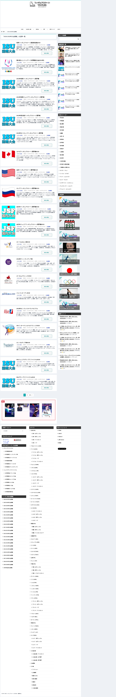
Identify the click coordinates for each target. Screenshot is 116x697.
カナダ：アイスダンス (37, 511)
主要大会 (37, 29)
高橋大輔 (62, 127)
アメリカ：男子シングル (37, 455)
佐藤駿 (61, 133)
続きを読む (46, 53)
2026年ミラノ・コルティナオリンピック (68, 285)
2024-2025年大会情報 (8, 505)
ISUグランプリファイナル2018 (26, 377)
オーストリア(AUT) (35, 501)
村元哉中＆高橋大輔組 (64, 164)
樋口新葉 (62, 154)
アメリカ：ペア (35, 458)
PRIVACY (60, 436)
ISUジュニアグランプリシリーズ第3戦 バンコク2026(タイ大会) (72, 100)
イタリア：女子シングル (37, 477)
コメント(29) (19, 209)
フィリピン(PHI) (34, 591)
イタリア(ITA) (34, 473)
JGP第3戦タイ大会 (9, 485)
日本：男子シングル (36, 436)
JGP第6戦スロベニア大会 (10, 476)
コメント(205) (19, 135)
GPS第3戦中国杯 (8, 460)
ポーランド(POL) (34, 619)
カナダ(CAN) (34, 508)
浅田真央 (62, 139)
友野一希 (62, 136)
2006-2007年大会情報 (8, 561)
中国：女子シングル (36, 567)
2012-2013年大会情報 (8, 542)
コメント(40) (19, 44)
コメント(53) (19, 172)
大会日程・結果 (28, 29)
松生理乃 (62, 158)
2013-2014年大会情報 (8, 539)
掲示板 (59, 442)
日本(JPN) (33, 430)
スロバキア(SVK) (34, 551)
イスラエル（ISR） (35, 470)
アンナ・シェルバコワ (64, 176)
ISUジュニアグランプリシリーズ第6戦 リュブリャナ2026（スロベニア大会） (72, 81)
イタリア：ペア (35, 483)
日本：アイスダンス (36, 439)
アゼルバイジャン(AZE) (36, 446)
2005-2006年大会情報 (8, 564)
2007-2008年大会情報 (8, 558)
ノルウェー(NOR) (34, 585)
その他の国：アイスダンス (38, 653)
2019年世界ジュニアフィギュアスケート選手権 (30, 97)
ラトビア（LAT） (34, 632)
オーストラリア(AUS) (35, 498)
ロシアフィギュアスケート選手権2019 (28, 188)
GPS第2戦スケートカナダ (10, 463)
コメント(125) (19, 80)
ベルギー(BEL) (34, 616)
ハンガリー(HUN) (34, 588)
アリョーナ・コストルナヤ (65, 189)
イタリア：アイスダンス (37, 486)
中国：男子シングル (36, 570)
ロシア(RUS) (33, 635)
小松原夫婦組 (63, 161)
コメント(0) (19, 226)
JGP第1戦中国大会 (9, 491)
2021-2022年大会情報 (8, 514)
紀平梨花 (62, 142)
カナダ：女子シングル (37, 514)
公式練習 (34, 672)
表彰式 (33, 681)
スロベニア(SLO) (34, 554)
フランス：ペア (35, 607)
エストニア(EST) (34, 495)
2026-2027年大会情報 (8, 499)
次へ (30, 395)
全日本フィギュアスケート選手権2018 (28, 206)
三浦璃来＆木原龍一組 (64, 167)
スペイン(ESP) (34, 548)
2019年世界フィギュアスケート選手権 (28, 78)
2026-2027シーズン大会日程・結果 (67, 228)
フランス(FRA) (34, 598)
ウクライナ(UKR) (34, 489)
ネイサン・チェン (64, 170)
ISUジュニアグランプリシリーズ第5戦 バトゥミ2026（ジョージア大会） (72, 87)
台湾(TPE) (33, 557)
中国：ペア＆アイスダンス (38, 573)
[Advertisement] (40, 18)
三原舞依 (62, 151)
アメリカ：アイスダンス (37, 461)
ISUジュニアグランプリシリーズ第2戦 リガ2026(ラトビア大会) (72, 107)
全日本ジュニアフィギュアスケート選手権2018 (30, 224)
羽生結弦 (62, 117)
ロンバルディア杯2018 (23, 342)
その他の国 (33, 650)
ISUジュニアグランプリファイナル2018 (28, 359)
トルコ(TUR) (33, 582)
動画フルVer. (35, 675)
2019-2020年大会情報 (8, 521)
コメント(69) (19, 99)
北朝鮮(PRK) (33, 535)
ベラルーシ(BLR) (34, 613)
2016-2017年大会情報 (8, 530)
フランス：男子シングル (37, 601)
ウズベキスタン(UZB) (35, 492)
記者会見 (34, 685)
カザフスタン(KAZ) (35, 504)
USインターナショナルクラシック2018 (28, 325)
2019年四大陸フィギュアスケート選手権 (28, 115)
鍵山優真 (62, 123)
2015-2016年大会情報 (8, 533)
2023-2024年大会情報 (8, 508)
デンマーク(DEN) (34, 576)
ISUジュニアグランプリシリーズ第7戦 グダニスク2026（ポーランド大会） (72, 74)
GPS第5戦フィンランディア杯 (11, 454)
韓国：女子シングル (36, 526)
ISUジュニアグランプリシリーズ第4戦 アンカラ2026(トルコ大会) (72, 94)
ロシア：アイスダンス (37, 647)
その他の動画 (35, 688)
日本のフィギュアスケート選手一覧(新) (68, 274)
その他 (32, 666)
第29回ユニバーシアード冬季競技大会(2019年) (30, 60)
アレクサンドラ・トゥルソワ (66, 186)
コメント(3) (19, 361)
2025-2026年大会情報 (8, 502)
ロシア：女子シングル (37, 641)
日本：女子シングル (36, 433)
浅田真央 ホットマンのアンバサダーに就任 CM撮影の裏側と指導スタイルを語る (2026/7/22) (72, 55)
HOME (22, 29)
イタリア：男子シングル (37, 480)
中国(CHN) (33, 563)
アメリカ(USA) (34, 449)
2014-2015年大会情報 (8, 536)
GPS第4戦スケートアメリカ (11, 457)
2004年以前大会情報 (8, 567)
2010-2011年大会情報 (8, 549)
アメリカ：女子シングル (37, 452)
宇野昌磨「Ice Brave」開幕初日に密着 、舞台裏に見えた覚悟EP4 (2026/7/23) (72, 61)
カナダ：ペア (35, 520)
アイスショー (35, 669)
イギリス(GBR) (34, 467)
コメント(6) (19, 295)
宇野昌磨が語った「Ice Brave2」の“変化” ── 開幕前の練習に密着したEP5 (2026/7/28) (72, 48)
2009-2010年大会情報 (8, 552)
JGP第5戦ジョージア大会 (10, 479)
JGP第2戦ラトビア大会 (10, 488)
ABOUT (59, 29)
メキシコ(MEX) (34, 629)
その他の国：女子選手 (37, 657)
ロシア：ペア (35, 644)
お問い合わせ (61, 439)
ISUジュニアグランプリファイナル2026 (72, 67)
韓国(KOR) (33, 523)
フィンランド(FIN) (35, 594)
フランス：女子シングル (37, 604)
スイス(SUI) (33, 545)
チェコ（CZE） (34, 560)
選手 (44, 29)
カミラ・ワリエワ (64, 179)
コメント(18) (19, 153)
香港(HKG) (33, 622)
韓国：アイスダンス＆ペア (38, 532)
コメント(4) (19, 278)
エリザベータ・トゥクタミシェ (66, 182)
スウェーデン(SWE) (35, 542)
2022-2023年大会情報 (8, 511)
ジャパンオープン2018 (23, 293)
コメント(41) (19, 117)
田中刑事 (62, 130)
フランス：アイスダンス (37, 610)
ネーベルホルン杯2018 (23, 242)
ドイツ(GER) (34, 579)
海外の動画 (34, 678)
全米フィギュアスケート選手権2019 (27, 170)
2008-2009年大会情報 (8, 555)
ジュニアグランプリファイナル (10, 469)
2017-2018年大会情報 (8, 527)
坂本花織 (62, 145)
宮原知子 (62, 148)
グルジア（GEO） (35, 539)
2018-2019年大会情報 (8, 524)
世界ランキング (52, 29)
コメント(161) (19, 190)
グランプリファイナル (8, 448)
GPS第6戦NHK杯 (8, 451)
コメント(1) (19, 244)
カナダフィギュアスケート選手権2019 (28, 151)
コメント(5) (19, 62)
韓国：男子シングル (36, 529)
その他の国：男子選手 (37, 660)
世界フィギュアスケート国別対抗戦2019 (28, 42)
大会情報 (48, 44)
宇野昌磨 (62, 120)
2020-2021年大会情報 (8, 518)
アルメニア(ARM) (35, 464)
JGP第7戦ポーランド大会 (10, 473)
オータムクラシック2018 (24, 276)
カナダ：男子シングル (37, 517)
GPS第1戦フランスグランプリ (11, 466)
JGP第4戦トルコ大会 (9, 482)
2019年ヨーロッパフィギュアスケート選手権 (30, 133)
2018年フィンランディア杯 (25, 259)
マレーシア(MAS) (34, 626)
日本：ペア (34, 442)
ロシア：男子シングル (37, 638)
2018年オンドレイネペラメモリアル (27, 308)
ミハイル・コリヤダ (64, 173)
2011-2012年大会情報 (8, 545)
